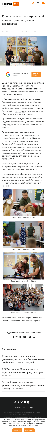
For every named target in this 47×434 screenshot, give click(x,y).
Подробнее (29, 430)
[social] (13, 337)
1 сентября (37, 83)
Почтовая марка (24, 318)
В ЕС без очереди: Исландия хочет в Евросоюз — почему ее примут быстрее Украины (22, 372)
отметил (22, 163)
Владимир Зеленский (11, 321)
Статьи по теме (9, 349)
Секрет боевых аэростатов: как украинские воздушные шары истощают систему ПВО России (23, 385)
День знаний (27, 321)
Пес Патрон (17, 150)
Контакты (17, 408)
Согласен (17, 430)
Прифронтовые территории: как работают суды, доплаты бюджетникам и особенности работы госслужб (23, 359)
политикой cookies (30, 425)
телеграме (20, 111)
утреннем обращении (20, 174)
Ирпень (37, 321)
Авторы (30, 408)
